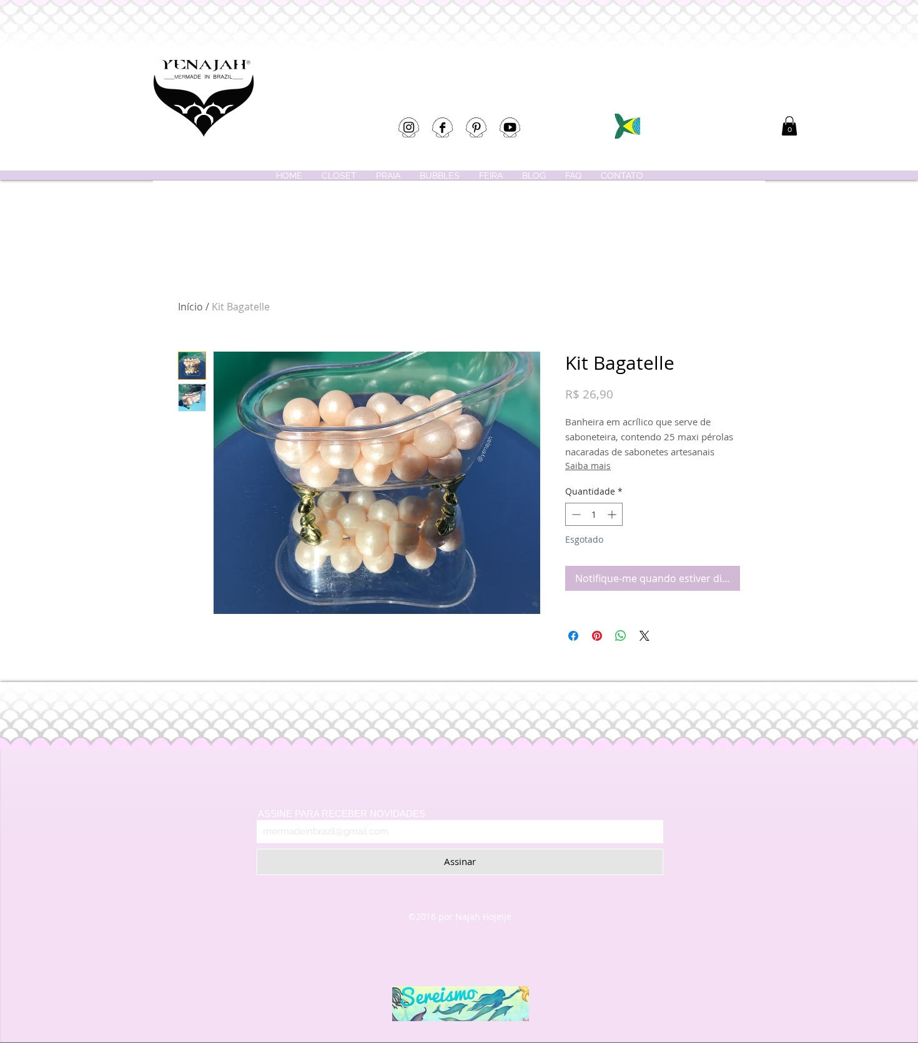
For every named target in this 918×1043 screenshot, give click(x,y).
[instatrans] (409, 128)
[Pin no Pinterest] (597, 635)
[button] (789, 126)
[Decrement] (575, 514)
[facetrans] (442, 128)
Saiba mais (588, 466)
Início (190, 307)
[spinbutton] (594, 514)
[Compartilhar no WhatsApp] (620, 635)
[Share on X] (644, 635)
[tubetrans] (510, 128)
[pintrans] (476, 128)
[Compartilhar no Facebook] (573, 635)
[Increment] (613, 514)
